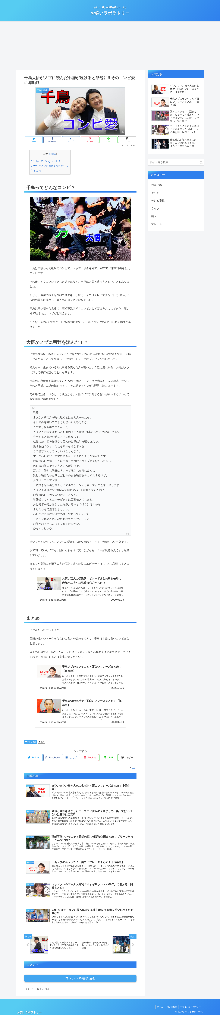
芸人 (154, 216)
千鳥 (42, 742)
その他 (155, 192)
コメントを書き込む (80, 978)
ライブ (155, 208)
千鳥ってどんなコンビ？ (46, 161)
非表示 (52, 154)
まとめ (36, 170)
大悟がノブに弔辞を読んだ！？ (50, 165)
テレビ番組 (31, 742)
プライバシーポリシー (190, 1006)
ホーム (160, 1006)
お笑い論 (156, 185)
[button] (201, 162)
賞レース (156, 223)
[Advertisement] (110, 46)
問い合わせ (172, 1006)
